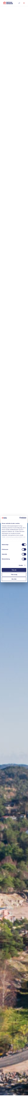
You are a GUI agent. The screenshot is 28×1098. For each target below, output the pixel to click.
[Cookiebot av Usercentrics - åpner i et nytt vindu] (19, 518)
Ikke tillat (14, 579)
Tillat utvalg (14, 574)
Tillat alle (14, 570)
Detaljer (21, 565)
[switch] (24, 549)
